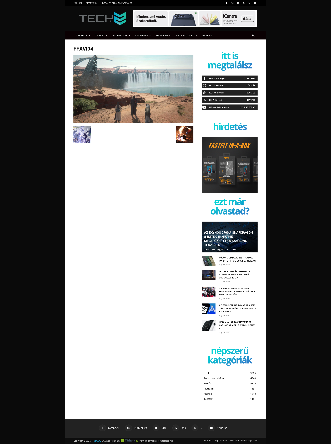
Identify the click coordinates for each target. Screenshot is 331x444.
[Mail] (237, 3)
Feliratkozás (247, 107)
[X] (249, 3)
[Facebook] (226, 3)
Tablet (100, 35)
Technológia (185, 35)
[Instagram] (232, 3)
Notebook (120, 35)
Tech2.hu (96, 440)
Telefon (81, 35)
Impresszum (92, 3)
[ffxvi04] (133, 122)
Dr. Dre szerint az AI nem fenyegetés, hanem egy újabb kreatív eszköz (237, 291)
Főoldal (77, 3)
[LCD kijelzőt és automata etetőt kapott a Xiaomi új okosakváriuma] (208, 275)
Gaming (207, 35)
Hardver (162, 35)
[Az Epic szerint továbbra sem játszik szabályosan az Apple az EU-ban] (208, 308)
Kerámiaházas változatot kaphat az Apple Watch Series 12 (237, 325)
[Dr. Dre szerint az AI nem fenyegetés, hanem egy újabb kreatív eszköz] (208, 292)
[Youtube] (255, 3)
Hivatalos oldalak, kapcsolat (116, 3)
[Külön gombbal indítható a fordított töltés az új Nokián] (208, 261)
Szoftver (141, 35)
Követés (251, 85)
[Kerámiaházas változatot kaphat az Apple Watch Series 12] (208, 325)
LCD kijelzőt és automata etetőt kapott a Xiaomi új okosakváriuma (234, 274)
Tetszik (251, 78)
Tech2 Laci (209, 249)
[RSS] (243, 3)
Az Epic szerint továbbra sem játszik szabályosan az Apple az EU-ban (237, 308)
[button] (253, 35)
